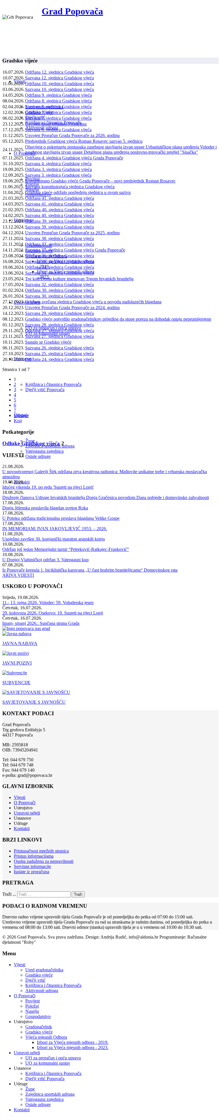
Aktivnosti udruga (41, 990)
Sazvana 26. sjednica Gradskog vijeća (59, 347)
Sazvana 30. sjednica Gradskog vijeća (59, 296)
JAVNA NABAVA (19, 643)
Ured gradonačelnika (44, 969)
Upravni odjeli (27, 812)
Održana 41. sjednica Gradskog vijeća (59, 198)
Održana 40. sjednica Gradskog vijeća (59, 209)
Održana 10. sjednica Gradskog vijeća (59, 83)
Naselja (32, 1011)
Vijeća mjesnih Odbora (46, 1037)
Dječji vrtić (35, 980)
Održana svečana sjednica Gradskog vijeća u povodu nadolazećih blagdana (93, 301)
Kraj (18, 420)
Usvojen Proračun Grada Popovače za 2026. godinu (72, 135)
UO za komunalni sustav (47, 1063)
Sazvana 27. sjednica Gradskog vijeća (59, 336)
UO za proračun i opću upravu (53, 1057)
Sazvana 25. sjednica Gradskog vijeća (59, 353)
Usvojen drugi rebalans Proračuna (56, 123)
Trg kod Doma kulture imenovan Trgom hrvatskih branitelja (79, 278)
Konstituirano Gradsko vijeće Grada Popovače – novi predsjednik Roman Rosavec (100, 180)
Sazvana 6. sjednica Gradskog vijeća (58, 129)
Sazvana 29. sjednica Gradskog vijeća (59, 313)
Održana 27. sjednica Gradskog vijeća (59, 330)
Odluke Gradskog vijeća (31, 443)
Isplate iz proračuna (31, 871)
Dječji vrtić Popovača (44, 389)
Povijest (32, 1000)
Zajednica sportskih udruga (50, 1094)
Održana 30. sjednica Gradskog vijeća (59, 290)
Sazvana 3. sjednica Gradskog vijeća (58, 175)
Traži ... (9, 894)
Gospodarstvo (38, 1016)
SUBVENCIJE (16, 682)
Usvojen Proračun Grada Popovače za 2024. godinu (72, 307)
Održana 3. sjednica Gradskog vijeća (58, 169)
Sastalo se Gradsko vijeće (48, 342)
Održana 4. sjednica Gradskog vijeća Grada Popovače (74, 157)
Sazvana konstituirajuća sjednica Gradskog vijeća (70, 186)
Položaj (32, 1006)
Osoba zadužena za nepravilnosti (43, 861)
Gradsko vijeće (39, 975)
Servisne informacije (32, 866)
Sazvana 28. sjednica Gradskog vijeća (59, 324)
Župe (30, 1088)
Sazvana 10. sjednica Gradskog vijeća (59, 89)
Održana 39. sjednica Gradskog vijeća (59, 221)
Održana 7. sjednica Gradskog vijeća (58, 112)
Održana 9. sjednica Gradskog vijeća (58, 95)
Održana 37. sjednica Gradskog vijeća (59, 244)
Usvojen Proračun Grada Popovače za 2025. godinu (72, 232)
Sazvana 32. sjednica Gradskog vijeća (59, 284)
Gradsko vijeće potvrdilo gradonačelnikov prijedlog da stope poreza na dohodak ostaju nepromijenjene (118, 319)
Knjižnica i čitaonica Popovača (53, 384)
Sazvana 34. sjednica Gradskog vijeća (59, 273)
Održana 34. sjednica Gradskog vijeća (59, 267)
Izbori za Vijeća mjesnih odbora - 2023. (72, 1047)
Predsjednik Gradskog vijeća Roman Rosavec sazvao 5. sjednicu (83, 141)
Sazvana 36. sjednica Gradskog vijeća (59, 261)
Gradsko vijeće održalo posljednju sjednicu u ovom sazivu (78, 192)
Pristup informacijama (34, 856)
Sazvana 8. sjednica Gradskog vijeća (58, 106)
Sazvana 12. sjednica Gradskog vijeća (59, 77)
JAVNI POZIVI (17, 663)
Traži (78, 894)
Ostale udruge (38, 456)
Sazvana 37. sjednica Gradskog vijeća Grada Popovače (75, 250)
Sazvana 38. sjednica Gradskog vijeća (59, 238)
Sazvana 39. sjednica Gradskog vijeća (59, 226)
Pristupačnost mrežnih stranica (41, 850)
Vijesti (19, 797)
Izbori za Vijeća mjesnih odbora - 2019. (72, 1042)
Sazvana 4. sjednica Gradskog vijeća (58, 163)
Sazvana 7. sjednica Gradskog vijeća (58, 118)
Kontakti (22, 828)
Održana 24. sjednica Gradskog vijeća (59, 359)
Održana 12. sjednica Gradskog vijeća (59, 72)
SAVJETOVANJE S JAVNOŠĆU (34, 702)
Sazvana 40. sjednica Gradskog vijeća (59, 215)
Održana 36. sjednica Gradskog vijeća (59, 255)
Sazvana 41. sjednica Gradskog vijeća (59, 203)
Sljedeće (21, 415)
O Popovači (24, 153)
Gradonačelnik (38, 1026)
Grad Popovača (72, 11)
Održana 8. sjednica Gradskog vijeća (58, 100)
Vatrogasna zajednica (44, 451)
